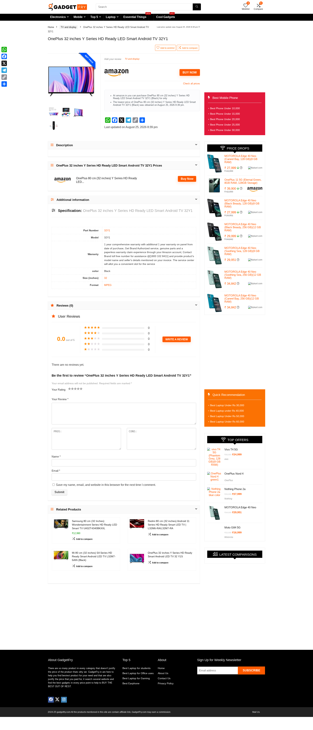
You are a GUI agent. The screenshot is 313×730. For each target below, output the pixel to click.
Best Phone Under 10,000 (225, 108)
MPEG (108, 285)
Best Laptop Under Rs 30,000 (227, 405)
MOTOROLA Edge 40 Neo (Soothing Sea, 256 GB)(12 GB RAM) (242, 274)
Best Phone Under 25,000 (225, 124)
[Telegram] (4, 70)
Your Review (60, 399)
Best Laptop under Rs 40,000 (227, 410)
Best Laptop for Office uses (138, 673)
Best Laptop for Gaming (136, 678)
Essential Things (134, 17)
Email (56, 470)
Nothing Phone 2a (234, 489)
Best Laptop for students (136, 668)
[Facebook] (51, 700)
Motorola (228, 537)
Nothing (228, 498)
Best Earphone (130, 683)
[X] (4, 63)
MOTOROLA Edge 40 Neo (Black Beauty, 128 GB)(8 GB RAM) (241, 203)
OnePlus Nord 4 (233, 473)
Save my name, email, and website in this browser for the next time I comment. (106, 484)
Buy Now (190, 72)
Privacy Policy (166, 683)
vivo (226, 459)
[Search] (197, 6)
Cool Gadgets (165, 16)
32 (105, 277)
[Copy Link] (4, 77)
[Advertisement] (234, 57)
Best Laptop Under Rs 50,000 (227, 416)
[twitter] (57, 700)
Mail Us (256, 712)
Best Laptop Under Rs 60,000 (227, 421)
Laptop (111, 17)
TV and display (68, 27)
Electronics (58, 17)
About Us (163, 673)
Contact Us (164, 678)
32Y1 (107, 230)
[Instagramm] (64, 700)
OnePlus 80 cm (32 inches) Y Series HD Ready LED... (106, 180)
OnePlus (228, 480)
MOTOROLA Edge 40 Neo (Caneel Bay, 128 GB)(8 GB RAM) (240, 159)
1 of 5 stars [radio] (69, 388)
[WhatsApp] (4, 49)
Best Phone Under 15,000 (225, 113)
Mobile (78, 17)
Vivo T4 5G (231, 449)
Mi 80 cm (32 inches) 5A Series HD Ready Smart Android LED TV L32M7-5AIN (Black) (94, 556)
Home (51, 27)
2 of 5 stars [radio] (71, 388)
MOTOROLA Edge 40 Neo (240, 507)
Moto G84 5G (232, 527)
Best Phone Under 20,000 (225, 119)
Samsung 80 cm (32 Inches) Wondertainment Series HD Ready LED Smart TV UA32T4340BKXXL (94, 525)
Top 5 (94, 17)
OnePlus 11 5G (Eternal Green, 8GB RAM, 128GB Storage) (242, 181)
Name (56, 456)
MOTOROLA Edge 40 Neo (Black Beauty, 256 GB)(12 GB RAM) (242, 227)
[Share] (4, 84)
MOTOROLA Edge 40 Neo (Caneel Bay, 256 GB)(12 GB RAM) (241, 298)
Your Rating (58, 389)
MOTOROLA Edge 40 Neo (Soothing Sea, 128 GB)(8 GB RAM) (242, 251)
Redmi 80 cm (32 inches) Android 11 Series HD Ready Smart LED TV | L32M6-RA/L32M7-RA (168, 525)
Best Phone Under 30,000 (225, 130)
